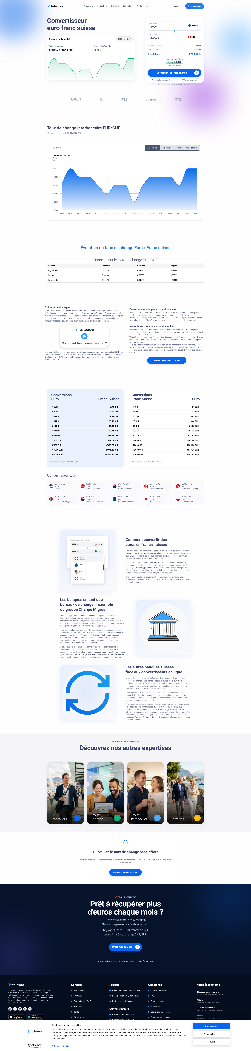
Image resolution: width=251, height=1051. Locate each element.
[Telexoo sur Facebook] (15, 1009)
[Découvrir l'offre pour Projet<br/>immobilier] (145, 793)
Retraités (115, 6)
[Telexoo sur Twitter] (20, 1009)
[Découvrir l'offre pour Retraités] (185, 793)
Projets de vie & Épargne (122, 1001)
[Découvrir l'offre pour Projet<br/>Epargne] (105, 793)
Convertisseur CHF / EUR (123, 1014)
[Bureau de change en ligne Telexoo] (55, 6)
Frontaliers (88, 6)
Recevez (153, 35)
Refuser (211, 1042)
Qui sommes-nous (159, 990)
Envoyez (153, 23)
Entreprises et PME (82, 1001)
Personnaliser (210, 1034)
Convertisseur (80, 1017)
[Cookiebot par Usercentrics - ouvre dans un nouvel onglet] (34, 1046)
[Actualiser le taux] (200, 54)
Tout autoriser (211, 1026)
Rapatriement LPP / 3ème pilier (125, 996)
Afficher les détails (60, 1046)
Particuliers (102, 6)
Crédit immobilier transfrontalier (126, 990)
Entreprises (127, 6)
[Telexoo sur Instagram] (10, 1009)
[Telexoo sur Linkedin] (25, 1009)
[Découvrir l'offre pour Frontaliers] (65, 793)
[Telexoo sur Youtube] (30, 1009)
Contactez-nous (157, 1001)
